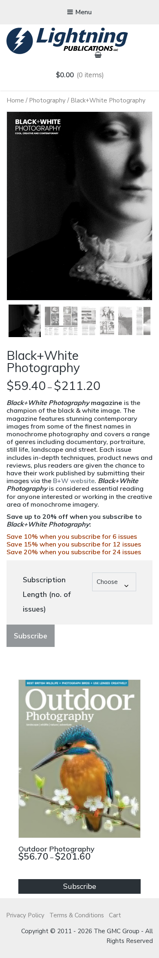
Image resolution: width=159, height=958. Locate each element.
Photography (47, 100)
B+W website (74, 481)
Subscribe (30, 636)
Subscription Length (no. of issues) (47, 594)
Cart (115, 915)
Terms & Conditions (76, 915)
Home (15, 100)
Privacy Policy (25, 915)
